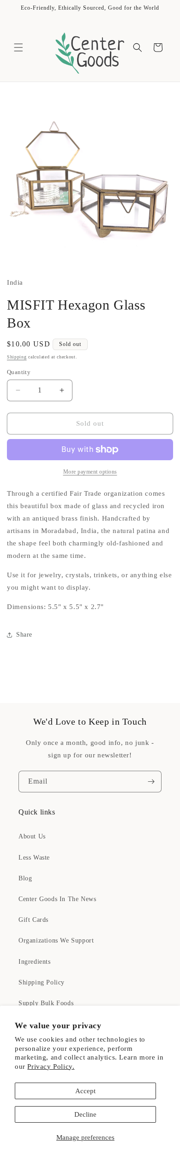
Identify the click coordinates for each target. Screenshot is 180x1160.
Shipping (17, 356)
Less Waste (34, 857)
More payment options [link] (90, 472)
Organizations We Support (56, 940)
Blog (25, 878)
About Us (32, 836)
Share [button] (24, 634)
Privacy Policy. (50, 1066)
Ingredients (34, 961)
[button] (18, 47)
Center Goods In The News (57, 899)
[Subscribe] (151, 781)
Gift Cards (33, 919)
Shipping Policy (41, 982)
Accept (85, 1091)
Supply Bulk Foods (45, 1003)
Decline (85, 1114)
